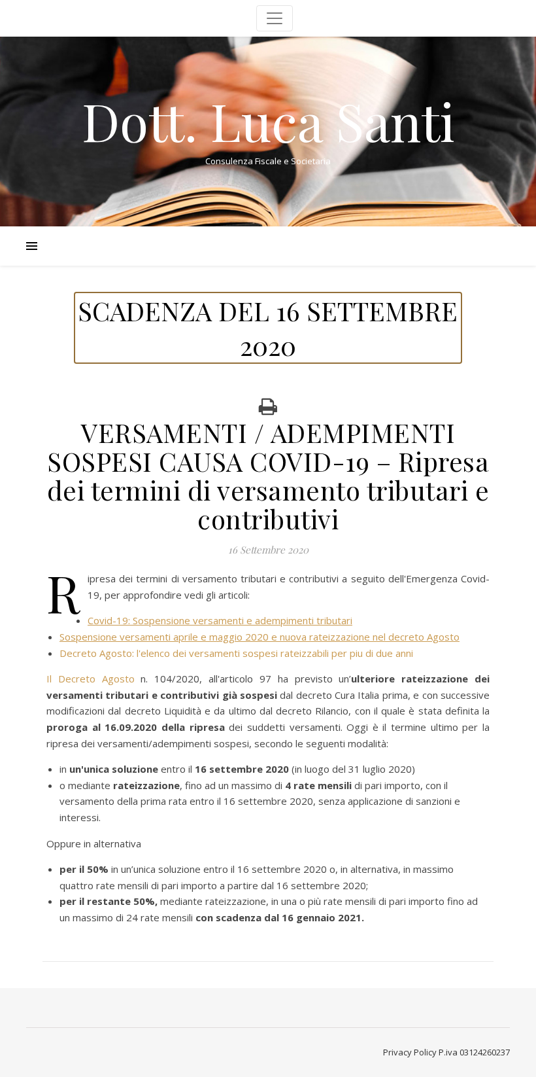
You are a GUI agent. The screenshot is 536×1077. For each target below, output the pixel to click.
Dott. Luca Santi (268, 120)
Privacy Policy (410, 1052)
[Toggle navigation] (274, 18)
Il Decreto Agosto (90, 678)
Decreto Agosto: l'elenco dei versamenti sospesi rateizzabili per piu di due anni (236, 653)
